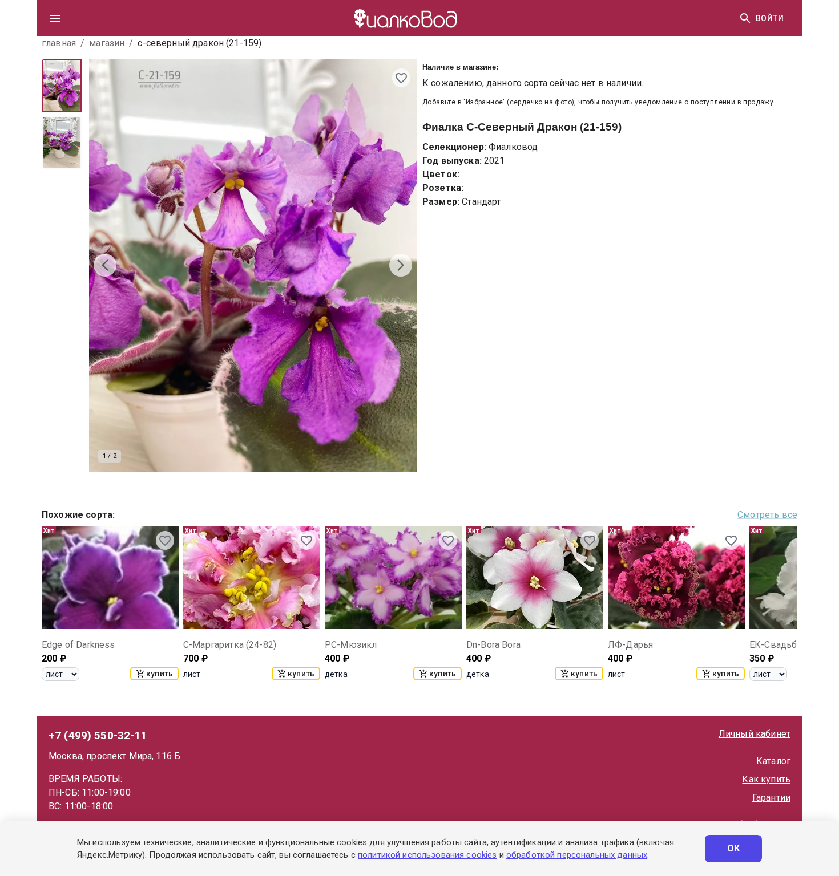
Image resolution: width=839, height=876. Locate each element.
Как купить (766, 779)
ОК (733, 848)
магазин (106, 43)
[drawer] (55, 18)
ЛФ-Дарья (630, 644)
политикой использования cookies (427, 855)
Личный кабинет (754, 733)
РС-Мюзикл (351, 644)
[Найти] (745, 18)
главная (59, 43)
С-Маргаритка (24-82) (229, 644)
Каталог (773, 761)
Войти (770, 18)
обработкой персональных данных (576, 855)
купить (159, 673)
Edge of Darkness (78, 644)
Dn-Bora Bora (493, 644)
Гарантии (771, 797)
